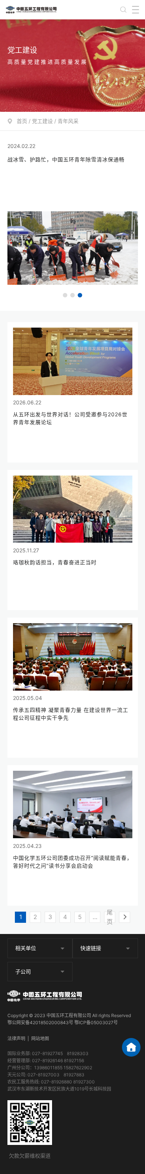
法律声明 (16, 1038)
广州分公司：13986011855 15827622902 (49, 1067)
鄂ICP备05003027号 (96, 1022)
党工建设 (42, 121)
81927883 (74, 1074)
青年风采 (68, 121)
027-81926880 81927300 (68, 1082)
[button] (65, 295)
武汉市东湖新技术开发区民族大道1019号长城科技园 (59, 1089)
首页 (22, 121)
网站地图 (40, 1038)
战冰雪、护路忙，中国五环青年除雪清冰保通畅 (66, 159)
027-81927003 (43, 1074)
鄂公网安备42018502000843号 (40, 1022)
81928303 (77, 1053)
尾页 (110, 917)
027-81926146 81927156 (58, 1060)
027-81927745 (47, 1053)
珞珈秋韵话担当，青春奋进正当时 (55, 562)
